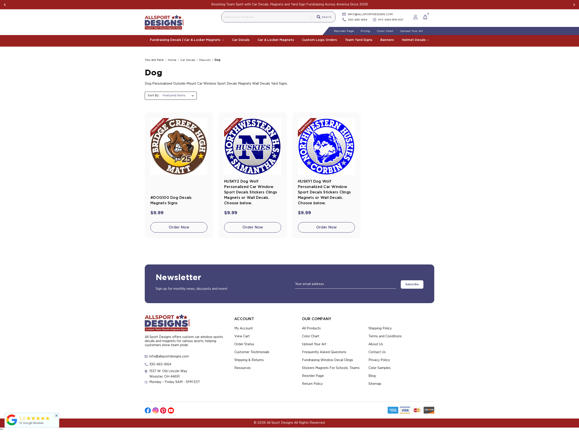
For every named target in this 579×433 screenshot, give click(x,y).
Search (326, 17)
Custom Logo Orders (319, 40)
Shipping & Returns (249, 360)
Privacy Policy (379, 360)
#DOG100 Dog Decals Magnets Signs (171, 200)
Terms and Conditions (385, 336)
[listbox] (179, 96)
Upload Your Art (411, 31)
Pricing (365, 31)
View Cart (242, 336)
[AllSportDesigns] (11, 425)
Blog (372, 376)
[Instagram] (155, 410)
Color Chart (385, 31)
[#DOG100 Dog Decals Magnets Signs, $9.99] (178, 146)
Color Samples (379, 368)
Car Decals (240, 40)
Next (574, 4)
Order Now (179, 227)
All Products (311, 328)
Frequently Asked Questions (324, 352)
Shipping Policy (380, 328)
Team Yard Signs (358, 40)
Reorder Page (344, 31)
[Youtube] (171, 410)
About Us (375, 344)
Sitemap (374, 383)
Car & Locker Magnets (276, 40)
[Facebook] (148, 410)
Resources (242, 368)
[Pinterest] (163, 410)
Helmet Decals (414, 40)
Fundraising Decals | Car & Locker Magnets (185, 40)
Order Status (244, 344)
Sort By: (153, 95)
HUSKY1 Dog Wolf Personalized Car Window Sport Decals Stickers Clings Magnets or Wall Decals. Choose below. (324, 192)
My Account (243, 328)
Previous (5, 4)
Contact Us (377, 352)
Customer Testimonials (251, 352)
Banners (387, 40)
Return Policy (312, 383)
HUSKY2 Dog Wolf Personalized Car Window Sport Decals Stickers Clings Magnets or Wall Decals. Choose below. (250, 192)
